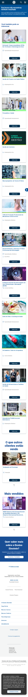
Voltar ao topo (14, 566)
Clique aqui (12, 647)
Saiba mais (14, 58)
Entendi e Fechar (14, 691)
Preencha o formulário (14, 557)
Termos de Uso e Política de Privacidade (14, 661)
